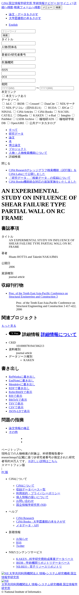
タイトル (7, 39)
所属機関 (7, 62)
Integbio (65, 115)
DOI (4, 76)
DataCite (49, 103)
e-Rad (52, 115)
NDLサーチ (67, 103)
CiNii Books (45, 111)
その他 (13, 432)
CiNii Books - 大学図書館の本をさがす (41, 521)
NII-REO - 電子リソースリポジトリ (39, 566)
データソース (10, 99)
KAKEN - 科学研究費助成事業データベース (44, 559)
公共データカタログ (42, 123)
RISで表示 (15, 395)
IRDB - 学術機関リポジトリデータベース (43, 562)
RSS (18, 542)
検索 (58, 7)
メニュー (47, 7)
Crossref (34, 103)
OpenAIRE (17, 123)
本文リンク (8, 91)
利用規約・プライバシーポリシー (38, 493)
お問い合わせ (25, 500)
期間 (4, 84)
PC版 (4, 472)
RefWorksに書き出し (22, 376)
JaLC (9, 103)
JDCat (65, 107)
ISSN (4, 69)
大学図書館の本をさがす (25, 18)
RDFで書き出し (19, 388)
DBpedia (23, 115)
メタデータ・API (27, 525)
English (13, 24)
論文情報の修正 (19, 428)
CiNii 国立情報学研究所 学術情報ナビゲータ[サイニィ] (37, 3)
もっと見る (8, 325)
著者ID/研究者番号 (13, 54)
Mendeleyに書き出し (22, 384)
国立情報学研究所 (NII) (31, 504)
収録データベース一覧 (31, 489)
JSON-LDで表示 (19, 411)
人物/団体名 (9, 47)
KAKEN (38, 115)
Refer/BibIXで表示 (20, 392)
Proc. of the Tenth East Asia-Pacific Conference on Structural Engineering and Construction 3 (38, 295)
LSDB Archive (25, 119)
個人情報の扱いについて (32, 497)
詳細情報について (59, 334)
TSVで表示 (16, 403)
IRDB (21, 103)
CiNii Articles (25, 111)
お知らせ (22, 538)
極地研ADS (47, 119)
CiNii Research (25, 518)
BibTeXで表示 (18, 399)
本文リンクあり (15, 95)
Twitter (20, 545)
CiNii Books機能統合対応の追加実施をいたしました (42, 181)
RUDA (52, 107)
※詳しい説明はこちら (42, 461)
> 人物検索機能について (31, 152)
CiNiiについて (25, 485)
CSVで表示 (16, 407)
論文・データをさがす (23, 14)
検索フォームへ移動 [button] (27, 7)
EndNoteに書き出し (21, 380)
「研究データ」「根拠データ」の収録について (40, 177)
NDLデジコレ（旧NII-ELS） (24, 107)
